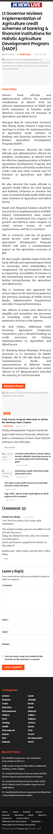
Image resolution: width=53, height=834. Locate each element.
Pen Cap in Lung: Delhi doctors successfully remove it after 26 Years (25, 484)
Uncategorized (35, 738)
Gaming (6, 722)
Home (5, 812)
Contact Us (7, 818)
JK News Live (8, 426)
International (8, 730)
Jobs (4, 738)
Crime (5, 703)
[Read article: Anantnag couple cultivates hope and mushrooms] (7, 473)
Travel (31, 734)
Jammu (5, 734)
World (7, 413)
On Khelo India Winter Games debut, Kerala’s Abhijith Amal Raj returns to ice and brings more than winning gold (33, 457)
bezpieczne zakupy (11, 517)
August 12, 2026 (21, 426)
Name (5, 619)
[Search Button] (50, 5)
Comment (7, 585)
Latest (31, 696)
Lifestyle (32, 699)
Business (6, 699)
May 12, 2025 (10, 500)
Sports (31, 726)
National (32, 711)
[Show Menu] (3, 5)
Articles (5, 696)
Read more (11, 446)
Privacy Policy (22, 818)
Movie (31, 703)
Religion (32, 719)
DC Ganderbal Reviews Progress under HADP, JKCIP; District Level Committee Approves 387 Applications (24, 784)
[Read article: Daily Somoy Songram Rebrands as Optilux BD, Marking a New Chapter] (26, 403)
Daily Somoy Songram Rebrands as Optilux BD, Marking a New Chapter (25, 421)
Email (5, 631)
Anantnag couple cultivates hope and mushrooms (32, 472)
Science (31, 722)
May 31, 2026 (40, 54)
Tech (30, 730)
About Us (42, 815)
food (4, 719)
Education (7, 707)
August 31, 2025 (11, 489)
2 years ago (29, 517)
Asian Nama (25, 54)
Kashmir (6, 742)
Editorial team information (14, 821)
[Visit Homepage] (26, 5)
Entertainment (9, 711)
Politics (31, 715)
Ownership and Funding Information (18, 825)
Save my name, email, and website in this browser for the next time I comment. (24, 658)
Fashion (6, 715)
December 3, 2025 (22, 477)
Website (5, 644)
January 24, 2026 (22, 465)
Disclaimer (36, 821)
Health (5, 726)
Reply (6, 559)
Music (31, 707)
